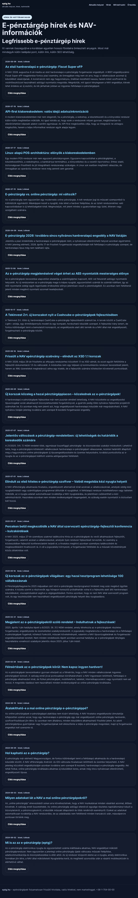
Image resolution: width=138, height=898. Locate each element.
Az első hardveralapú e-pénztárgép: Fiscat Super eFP (43, 66)
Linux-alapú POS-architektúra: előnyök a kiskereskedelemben (50, 153)
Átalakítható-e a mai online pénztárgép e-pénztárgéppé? (46, 708)
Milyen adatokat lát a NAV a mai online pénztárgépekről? (46, 798)
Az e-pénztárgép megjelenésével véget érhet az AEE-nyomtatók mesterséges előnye (67, 273)
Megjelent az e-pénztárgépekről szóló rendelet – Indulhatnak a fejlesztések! (60, 622)
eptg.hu (16, 5)
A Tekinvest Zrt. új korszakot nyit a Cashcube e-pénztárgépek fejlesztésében (61, 315)
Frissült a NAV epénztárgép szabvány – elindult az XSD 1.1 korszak (53, 356)
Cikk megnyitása (17, 93)
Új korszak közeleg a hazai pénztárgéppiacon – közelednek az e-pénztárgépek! (62, 394)
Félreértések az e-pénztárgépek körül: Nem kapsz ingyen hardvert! (54, 667)
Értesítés (132, 5)
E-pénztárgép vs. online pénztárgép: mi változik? (40, 194)
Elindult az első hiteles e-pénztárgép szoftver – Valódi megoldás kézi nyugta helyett (66, 481)
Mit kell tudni (119, 5)
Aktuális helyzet (96, 5)
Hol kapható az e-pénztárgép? (27, 753)
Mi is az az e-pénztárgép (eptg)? (28, 842)
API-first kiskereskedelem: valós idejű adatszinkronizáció (47, 111)
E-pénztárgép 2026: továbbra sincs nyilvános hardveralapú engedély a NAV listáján (66, 235)
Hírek (108, 5)
